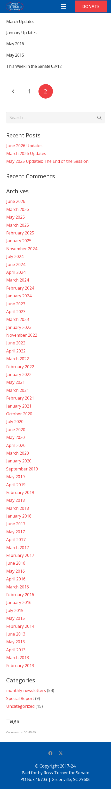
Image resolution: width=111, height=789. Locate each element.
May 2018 (15, 500)
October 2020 (19, 414)
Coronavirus (14, 732)
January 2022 (18, 374)
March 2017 (17, 547)
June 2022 (15, 343)
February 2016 (20, 595)
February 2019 (20, 492)
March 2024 (17, 280)
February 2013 (20, 665)
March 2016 (17, 587)
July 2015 (14, 610)
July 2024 (14, 256)
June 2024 (15, 264)
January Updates (21, 32)
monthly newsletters (26, 690)
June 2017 (15, 524)
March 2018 (17, 508)
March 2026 (17, 209)
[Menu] (63, 6)
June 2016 (15, 563)
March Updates (20, 21)
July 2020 (14, 421)
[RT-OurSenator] (14, 6)
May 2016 (15, 44)
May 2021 (15, 382)
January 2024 (18, 296)
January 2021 (18, 406)
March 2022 (17, 359)
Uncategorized (20, 706)
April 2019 (16, 485)
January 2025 (18, 241)
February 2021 (20, 398)
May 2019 (15, 477)
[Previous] (13, 91)
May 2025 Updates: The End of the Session (47, 161)
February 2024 (20, 288)
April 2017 (16, 539)
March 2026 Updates (26, 153)
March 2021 (17, 390)
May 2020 (15, 437)
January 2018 (18, 516)
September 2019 (22, 469)
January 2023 (18, 327)
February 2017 (20, 555)
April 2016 (16, 579)
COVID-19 (29, 732)
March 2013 (17, 657)
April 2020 (16, 445)
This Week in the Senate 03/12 (33, 66)
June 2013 (15, 634)
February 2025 (20, 233)
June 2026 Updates (24, 146)
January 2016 (18, 602)
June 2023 (15, 304)
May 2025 (15, 217)
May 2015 (15, 55)
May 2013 (15, 642)
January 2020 (18, 461)
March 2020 (17, 453)
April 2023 (16, 311)
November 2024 (21, 249)
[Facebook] (50, 753)
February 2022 (20, 367)
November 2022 (21, 335)
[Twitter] (61, 753)
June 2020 (15, 429)
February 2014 (20, 626)
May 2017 (15, 532)
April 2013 (16, 650)
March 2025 (17, 225)
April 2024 (16, 272)
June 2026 (15, 201)
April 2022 (16, 351)
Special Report (20, 698)
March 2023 (17, 319)
